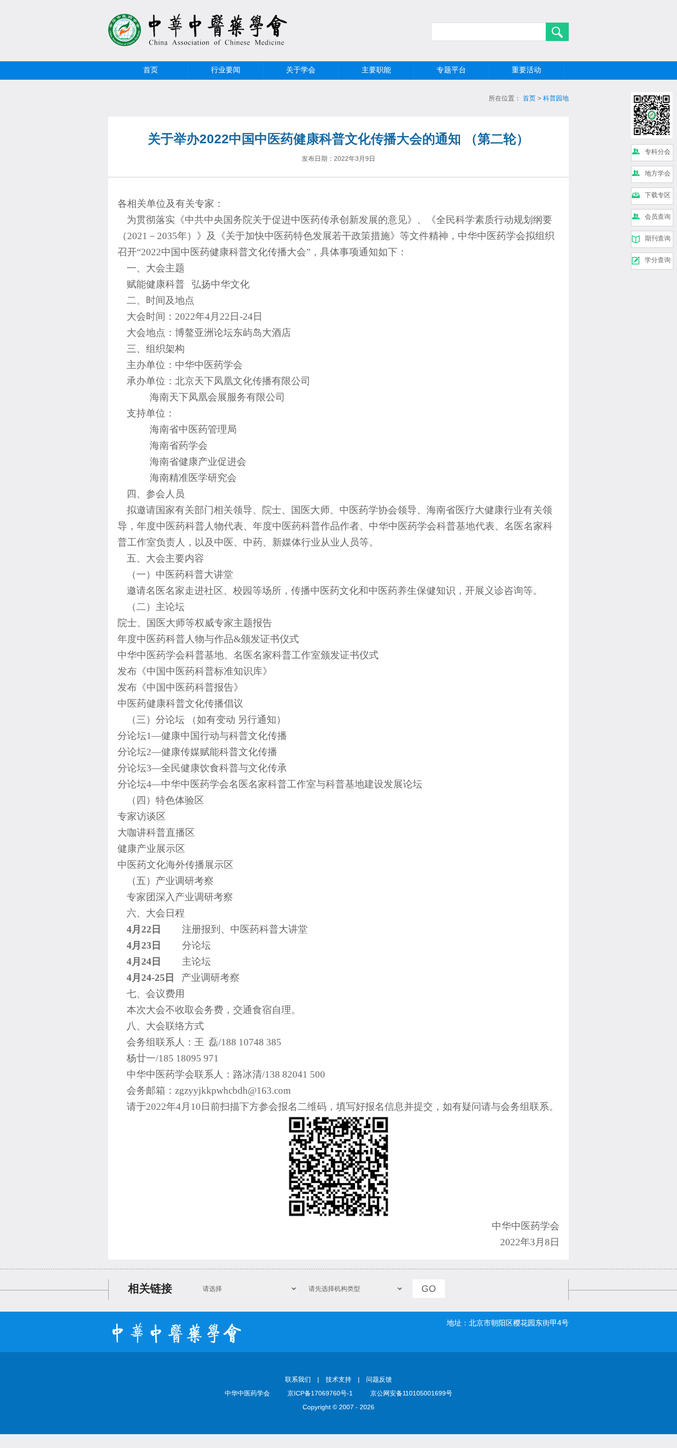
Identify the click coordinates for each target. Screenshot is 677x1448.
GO (428, 1289)
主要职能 (376, 70)
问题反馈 (379, 1379)
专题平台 (451, 70)
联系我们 (298, 1379)
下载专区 (658, 195)
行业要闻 (225, 70)
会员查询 (658, 216)
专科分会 (658, 151)
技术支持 (338, 1379)
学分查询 (658, 260)
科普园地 (556, 98)
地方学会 (658, 173)
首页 (150, 70)
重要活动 (526, 70)
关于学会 (300, 70)
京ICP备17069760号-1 (320, 1393)
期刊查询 (658, 238)
